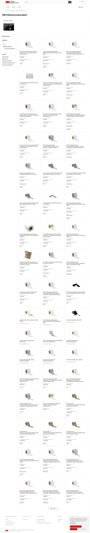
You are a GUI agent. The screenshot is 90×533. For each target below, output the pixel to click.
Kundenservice (60, 519)
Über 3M (6, 519)
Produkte (8, 7)
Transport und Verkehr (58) (7, 64)
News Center (25, 519)
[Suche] (70, 2)
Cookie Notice (73, 523)
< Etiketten (4, 44)
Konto (81, 7)
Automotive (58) (5, 56)
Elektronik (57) (5, 58)
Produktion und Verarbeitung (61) (8, 62)
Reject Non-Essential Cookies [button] (75, 526)
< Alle (3, 42)
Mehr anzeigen (53, 508)
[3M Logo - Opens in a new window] (12, 2)
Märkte (13, 7)
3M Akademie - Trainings (40, 521)
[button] (82, 529)
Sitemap (59, 521)
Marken (19, 7)
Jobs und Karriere (8, 521)
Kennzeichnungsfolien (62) (10, 48)
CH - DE (80, 1)
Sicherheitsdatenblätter (40, 519)
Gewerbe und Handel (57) (7, 60)
